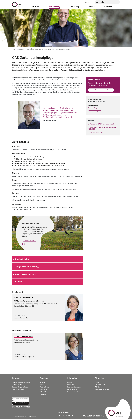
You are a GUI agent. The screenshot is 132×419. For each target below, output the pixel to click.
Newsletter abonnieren (102, 389)
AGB (29, 416)
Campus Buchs (17, 385)
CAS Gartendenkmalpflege (63, 49)
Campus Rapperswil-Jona (96, 108)
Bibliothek (70, 385)
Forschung (43, 389)
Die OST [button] (91, 6)
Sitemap (33, 416)
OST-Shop (43, 394)
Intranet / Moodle (73, 392)
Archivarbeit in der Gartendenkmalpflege (28, 159)
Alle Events (98, 387)
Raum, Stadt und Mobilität (39, 49)
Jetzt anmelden (95, 112)
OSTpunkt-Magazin (101, 385)
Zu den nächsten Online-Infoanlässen (101, 90)
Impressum (15, 416)
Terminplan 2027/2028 (95, 133)
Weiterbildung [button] (54, 6)
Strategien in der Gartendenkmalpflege (27, 161)
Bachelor (43, 382)
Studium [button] (35, 6)
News (97, 382)
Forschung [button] (74, 6)
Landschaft (51, 49)
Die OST (70, 382)
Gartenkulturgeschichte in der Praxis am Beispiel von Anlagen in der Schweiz (40, 163)
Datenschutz (22, 416)
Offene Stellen (44, 392)
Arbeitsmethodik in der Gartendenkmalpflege (29, 157)
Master (42, 385)
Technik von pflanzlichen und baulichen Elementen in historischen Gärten (39, 166)
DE (86, 2)
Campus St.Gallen (18, 389)
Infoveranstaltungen (74, 387)
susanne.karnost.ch (21, 318)
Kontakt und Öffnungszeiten (21, 382)
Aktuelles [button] (108, 6)
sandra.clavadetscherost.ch (24, 357)
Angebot (28, 49)
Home (13, 49)
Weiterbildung (20, 49)
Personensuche (72, 389)
